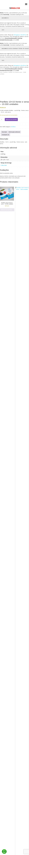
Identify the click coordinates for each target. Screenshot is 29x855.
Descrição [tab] (4, 132)
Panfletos (5, 72)
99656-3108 (14, 8)
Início (1, 72)
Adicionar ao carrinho (11, 119)
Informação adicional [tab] (14, 132)
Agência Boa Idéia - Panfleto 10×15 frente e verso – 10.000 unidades (8, 3)
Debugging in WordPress (20, 35)
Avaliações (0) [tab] (5, 134)
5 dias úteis (4, 165)
